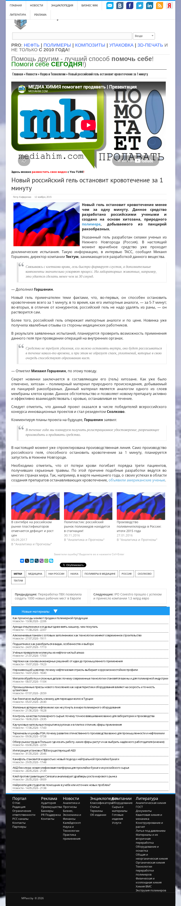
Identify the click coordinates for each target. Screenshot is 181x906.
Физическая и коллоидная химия (149, 880)
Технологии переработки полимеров (145, 870)
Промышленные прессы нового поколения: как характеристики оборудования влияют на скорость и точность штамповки (84, 688)
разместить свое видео (49, 172)
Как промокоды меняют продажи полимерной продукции (50, 618)
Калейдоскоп (72, 823)
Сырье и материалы (119, 809)
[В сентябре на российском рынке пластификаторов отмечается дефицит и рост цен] (35, 506)
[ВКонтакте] (22, 561)
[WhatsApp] (46, 561)
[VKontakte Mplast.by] (119, 6)
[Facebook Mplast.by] (129, 6)
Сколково (145, 573)
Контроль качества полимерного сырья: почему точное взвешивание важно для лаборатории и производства (84, 716)
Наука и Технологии (52, 73)
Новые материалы (35, 611)
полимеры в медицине (100, 573)
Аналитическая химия (151, 803)
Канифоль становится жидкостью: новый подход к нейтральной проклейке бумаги (66, 759)
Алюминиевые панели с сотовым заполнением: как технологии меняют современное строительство (77, 635)
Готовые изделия (117, 817)
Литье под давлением (151, 831)
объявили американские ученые (137, 480)
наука (74, 573)
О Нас (16, 803)
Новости (36, 5)
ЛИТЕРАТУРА (18, 15)
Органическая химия (150, 862)
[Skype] (51, 561)
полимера (91, 224)
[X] (27, 561)
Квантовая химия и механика (149, 817)
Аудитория (48, 803)
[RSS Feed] (159, 6)
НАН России (56, 573)
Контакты (19, 823)
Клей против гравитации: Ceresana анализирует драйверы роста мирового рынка (65, 776)
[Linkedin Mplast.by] (149, 6)
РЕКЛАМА (40, 15)
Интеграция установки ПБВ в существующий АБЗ (44, 750)
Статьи (95, 807)
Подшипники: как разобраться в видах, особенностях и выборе (53, 644)
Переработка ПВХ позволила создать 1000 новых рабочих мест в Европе (48, 596)
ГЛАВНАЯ (16, 5)
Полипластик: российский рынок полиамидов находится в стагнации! (87, 526)
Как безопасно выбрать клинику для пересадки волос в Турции (53, 699)
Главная (17, 73)
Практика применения (71, 837)
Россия (127, 573)
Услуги (116, 823)
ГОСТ (139, 807)
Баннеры (47, 811)
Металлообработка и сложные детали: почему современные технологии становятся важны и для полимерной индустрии (90, 678)
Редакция (18, 807)
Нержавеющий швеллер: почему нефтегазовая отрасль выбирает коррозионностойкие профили (75, 670)
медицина (35, 573)
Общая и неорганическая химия (152, 856)
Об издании (98, 815)
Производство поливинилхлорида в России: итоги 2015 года (139, 526)
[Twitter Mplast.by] (139, 6)
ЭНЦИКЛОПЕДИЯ (62, 5)
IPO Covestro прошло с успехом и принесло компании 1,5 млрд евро (127, 596)
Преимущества (51, 807)
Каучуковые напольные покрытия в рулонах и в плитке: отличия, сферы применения (67, 725)
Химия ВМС (144, 886)
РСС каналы (20, 819)
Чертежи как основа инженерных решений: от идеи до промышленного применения (68, 661)
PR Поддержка (51, 815)
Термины (96, 811)
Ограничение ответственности (23, 813)
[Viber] (41, 561)
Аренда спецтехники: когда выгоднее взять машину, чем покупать (55, 627)
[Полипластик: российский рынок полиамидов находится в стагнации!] (88, 506)
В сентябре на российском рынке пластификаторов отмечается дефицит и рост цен (32, 528)
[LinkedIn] (32, 561)
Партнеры (19, 827)
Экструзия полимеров (151, 890)
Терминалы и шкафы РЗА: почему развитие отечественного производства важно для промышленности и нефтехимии (88, 733)
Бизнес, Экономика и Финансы (72, 815)
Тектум (18, 580)
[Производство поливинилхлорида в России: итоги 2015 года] (141, 506)
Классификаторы (101, 803)
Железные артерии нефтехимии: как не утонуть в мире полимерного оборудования (67, 707)
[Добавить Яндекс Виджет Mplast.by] (169, 6)
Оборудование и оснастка (147, 849)
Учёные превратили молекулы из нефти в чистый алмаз (48, 652)
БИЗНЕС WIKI (89, 5)
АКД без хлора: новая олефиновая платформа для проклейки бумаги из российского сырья (71, 768)
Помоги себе (46, 64)
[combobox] (144, 36)
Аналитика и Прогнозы (71, 805)
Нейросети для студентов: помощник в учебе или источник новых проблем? (62, 785)
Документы (144, 811)
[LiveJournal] (37, 561)
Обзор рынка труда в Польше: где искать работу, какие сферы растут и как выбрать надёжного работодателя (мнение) (88, 742)
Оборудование (122, 803)
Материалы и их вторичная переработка (147, 839)
